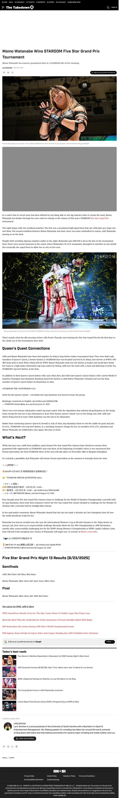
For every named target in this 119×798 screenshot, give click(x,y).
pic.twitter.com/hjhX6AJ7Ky (45, 401)
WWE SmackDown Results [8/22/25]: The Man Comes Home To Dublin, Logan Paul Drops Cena (46, 613)
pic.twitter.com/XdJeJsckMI (46, 490)
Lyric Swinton (7, 68)
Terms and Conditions (87, 776)
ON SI (11, 2)
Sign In (114, 7)
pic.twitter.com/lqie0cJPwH (48, 545)
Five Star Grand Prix (100, 218)
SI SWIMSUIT (20, 2)
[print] (16, 746)
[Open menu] (3, 7)
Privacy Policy (29, 776)
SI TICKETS (30, 2)
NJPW (11, 758)
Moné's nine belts (89, 532)
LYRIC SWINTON (20, 723)
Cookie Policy (52, 776)
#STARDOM (7, 388)
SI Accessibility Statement (33, 780)
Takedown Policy (69, 776)
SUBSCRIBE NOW (74, 2)
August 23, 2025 (47, 493)
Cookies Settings (53, 780)
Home (4, 758)
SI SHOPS (50, 2)
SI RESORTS (40, 2)
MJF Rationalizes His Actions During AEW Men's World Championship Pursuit (38, 626)
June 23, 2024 (44, 404)
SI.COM (4, 2)
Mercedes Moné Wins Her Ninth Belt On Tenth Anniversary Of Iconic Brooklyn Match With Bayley (47, 620)
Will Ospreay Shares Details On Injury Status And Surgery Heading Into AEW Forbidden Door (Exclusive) (50, 633)
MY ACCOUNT (61, 2)
